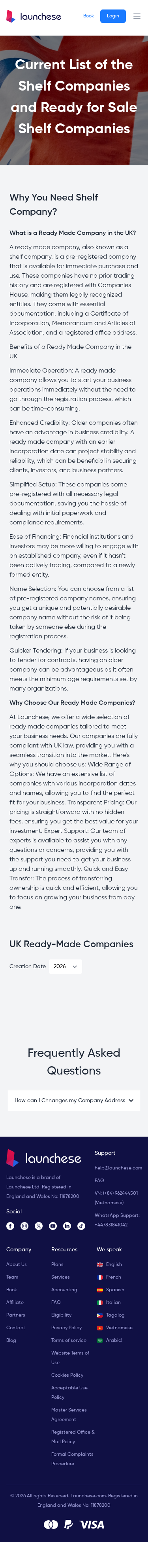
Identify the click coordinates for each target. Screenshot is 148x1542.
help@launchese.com (118, 1168)
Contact (15, 1328)
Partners (15, 1315)
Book (88, 16)
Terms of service (68, 1340)
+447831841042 (111, 1225)
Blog (11, 1340)
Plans (57, 1264)
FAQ (99, 1181)
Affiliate (15, 1302)
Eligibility (61, 1315)
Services (60, 1277)
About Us (16, 1264)
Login (113, 16)
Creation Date (27, 966)
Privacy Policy (66, 1328)
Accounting (64, 1290)
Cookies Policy (67, 1375)
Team (12, 1277)
